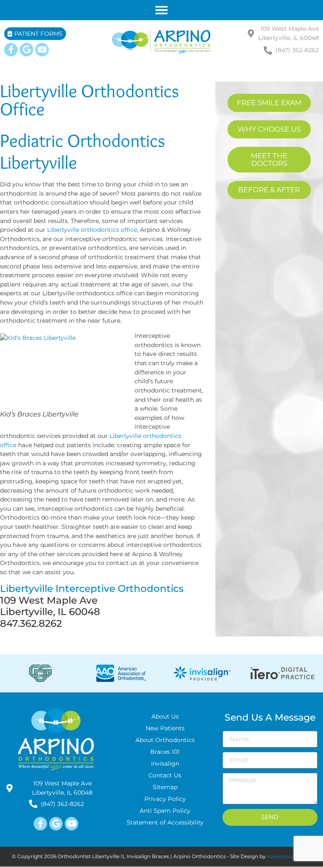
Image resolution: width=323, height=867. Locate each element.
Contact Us (164, 775)
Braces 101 (165, 752)
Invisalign (165, 763)
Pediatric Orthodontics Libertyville (82, 151)
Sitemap (165, 787)
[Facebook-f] (11, 49)
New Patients (165, 728)
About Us (165, 716)
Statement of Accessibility (165, 822)
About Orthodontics (165, 740)
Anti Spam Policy (165, 810)
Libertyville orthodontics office (92, 229)
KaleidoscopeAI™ (289, 856)
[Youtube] (42, 49)
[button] (161, 10)
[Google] (26, 49)
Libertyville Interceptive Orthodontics (92, 588)
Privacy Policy (165, 799)
